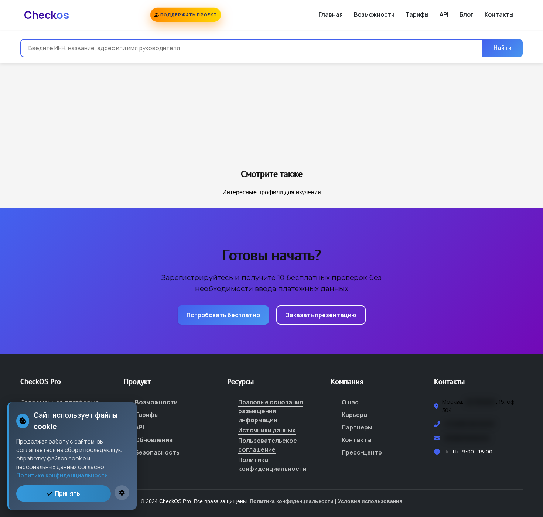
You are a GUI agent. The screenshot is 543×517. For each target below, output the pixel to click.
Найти (503, 48)
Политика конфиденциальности (272, 464)
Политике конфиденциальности (62, 475)
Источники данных (267, 430)
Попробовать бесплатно (223, 315)
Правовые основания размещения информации (270, 411)
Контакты (499, 14)
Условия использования (370, 501)
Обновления (154, 440)
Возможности (374, 14)
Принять (67, 493)
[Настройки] (122, 492)
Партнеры (357, 427)
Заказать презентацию (321, 315)
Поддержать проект (188, 15)
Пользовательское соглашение (267, 444)
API (444, 14)
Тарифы (417, 14)
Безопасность (157, 452)
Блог (467, 14)
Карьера (354, 415)
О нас (350, 402)
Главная (330, 14)
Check (46, 14)
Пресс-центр (362, 452)
